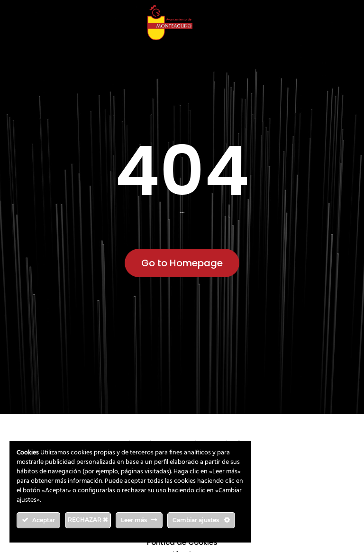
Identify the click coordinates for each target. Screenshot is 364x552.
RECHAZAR (85, 519)
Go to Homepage (182, 263)
